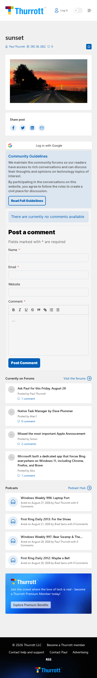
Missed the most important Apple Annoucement (51, 433)
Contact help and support (26, 652)
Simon (33, 439)
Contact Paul (58, 652)
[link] (64, 310)
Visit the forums (74, 378)
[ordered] (51, 310)
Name (14, 250)
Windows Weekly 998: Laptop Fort (45, 498)
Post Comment (24, 362)
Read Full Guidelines (27, 201)
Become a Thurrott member (66, 645)
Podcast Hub (76, 488)
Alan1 (33, 416)
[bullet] (58, 310)
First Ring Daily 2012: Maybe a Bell (45, 558)
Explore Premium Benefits (30, 605)
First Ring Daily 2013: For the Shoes (46, 519)
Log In (64, 10)
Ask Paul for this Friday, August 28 (42, 388)
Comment (16, 301)
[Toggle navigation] (88, 10)
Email (13, 267)
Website (14, 284)
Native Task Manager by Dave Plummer (45, 411)
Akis (32, 470)
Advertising (80, 652)
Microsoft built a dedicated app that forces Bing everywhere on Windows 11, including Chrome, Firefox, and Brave (51, 460)
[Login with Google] (49, 145)
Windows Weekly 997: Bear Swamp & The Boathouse (50, 537)
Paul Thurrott (17, 46)
